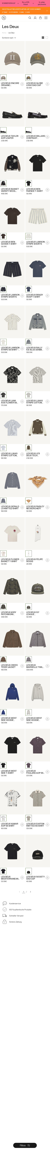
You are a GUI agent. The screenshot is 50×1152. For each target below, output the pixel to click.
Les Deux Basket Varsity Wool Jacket (10, 190)
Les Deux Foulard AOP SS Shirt (34, 772)
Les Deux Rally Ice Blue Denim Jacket (34, 349)
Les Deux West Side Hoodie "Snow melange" (35, 719)
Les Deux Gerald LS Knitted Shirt (10, 508)
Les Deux (11, 33)
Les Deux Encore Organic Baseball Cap (10, 84)
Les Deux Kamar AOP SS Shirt (9, 825)
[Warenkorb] (40, 18)
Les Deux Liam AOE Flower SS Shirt (9, 402)
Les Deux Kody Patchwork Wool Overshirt (10, 613)
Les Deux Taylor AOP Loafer (9, 137)
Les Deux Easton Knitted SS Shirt (35, 825)
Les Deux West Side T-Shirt (9, 772)
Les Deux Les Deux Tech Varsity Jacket (34, 455)
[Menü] (46, 17)
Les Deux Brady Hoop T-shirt (34, 296)
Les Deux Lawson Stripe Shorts (35, 243)
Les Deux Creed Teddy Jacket (9, 666)
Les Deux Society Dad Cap (35, 878)
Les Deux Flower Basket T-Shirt (10, 560)
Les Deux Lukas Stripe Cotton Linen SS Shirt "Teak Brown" (34, 402)
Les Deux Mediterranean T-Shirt (9, 878)
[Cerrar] (47, 11)
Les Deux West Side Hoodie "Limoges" (9, 719)
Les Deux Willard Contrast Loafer (35, 137)
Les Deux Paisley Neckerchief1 (35, 508)
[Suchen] (30, 18)
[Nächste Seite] (30, 892)
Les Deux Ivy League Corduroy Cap (34, 613)
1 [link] (23, 892)
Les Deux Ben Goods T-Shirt (9, 243)
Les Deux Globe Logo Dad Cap (34, 84)
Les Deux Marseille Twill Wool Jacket (35, 666)
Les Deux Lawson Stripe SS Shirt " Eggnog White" (10, 349)
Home (4, 33)
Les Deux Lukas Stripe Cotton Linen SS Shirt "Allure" (9, 455)
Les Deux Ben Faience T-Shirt (34, 190)
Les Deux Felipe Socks (34, 560)
